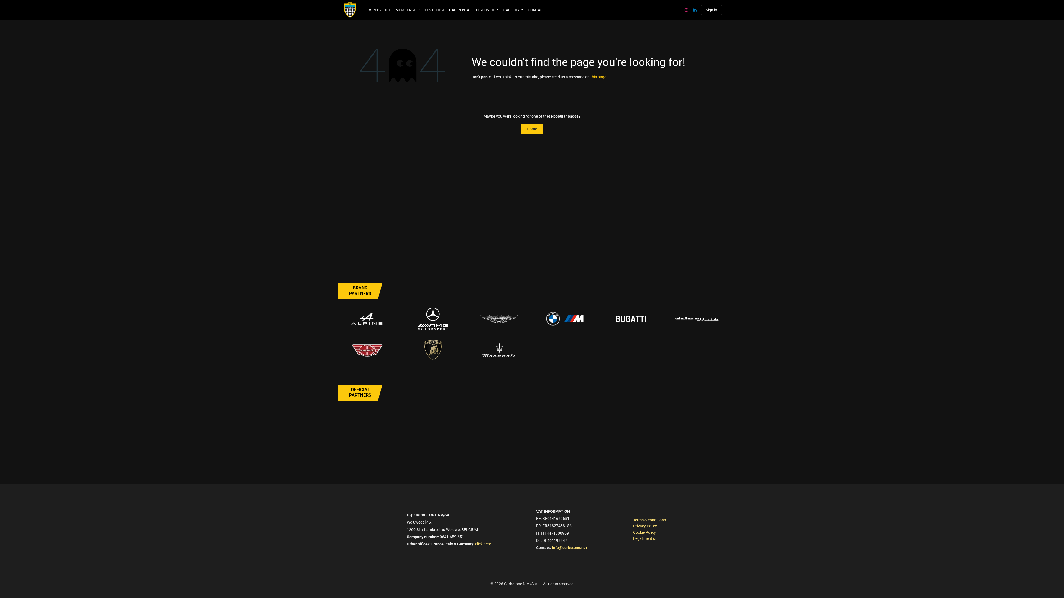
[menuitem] (373, 10)
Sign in (711, 10)
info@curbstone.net (569, 547)
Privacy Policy (645, 526)
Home (532, 129)
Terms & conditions (649, 520)
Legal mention (645, 538)
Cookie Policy (644, 532)
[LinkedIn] (695, 10)
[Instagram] (686, 10)
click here (483, 544)
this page (598, 77)
